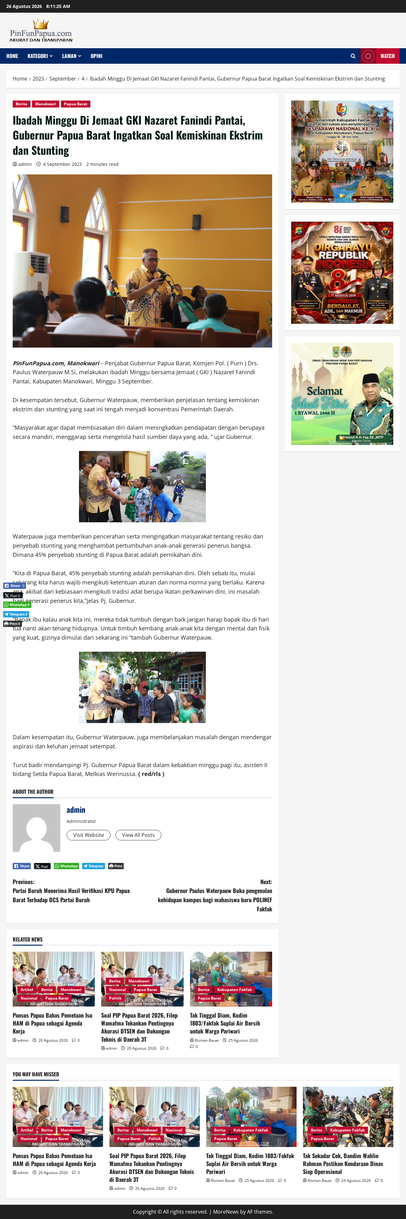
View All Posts (138, 834)
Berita (21, 104)
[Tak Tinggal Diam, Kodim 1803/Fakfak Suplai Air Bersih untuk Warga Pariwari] (231, 979)
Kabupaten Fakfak (234, 989)
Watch (388, 56)
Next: (215, 895)
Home (12, 56)
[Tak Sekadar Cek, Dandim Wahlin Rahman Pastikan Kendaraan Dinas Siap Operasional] (348, 1117)
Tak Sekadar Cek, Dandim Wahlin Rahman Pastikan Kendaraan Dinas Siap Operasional (343, 1163)
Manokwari (45, 104)
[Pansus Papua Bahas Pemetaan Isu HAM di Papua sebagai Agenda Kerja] (54, 979)
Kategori (38, 56)
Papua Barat (75, 104)
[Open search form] (353, 56)
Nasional (29, 998)
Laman (69, 56)
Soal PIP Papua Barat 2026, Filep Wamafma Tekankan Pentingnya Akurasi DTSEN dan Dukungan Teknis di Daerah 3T (139, 1027)
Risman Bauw (207, 1040)
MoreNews (226, 1211)
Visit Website (88, 834)
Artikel (27, 989)
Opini (96, 56)
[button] (14, 634)
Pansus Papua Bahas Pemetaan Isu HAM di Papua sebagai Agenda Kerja (52, 1023)
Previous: (71, 890)
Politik (115, 998)
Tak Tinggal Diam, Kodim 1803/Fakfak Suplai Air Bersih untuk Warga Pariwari (225, 1023)
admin (25, 164)
